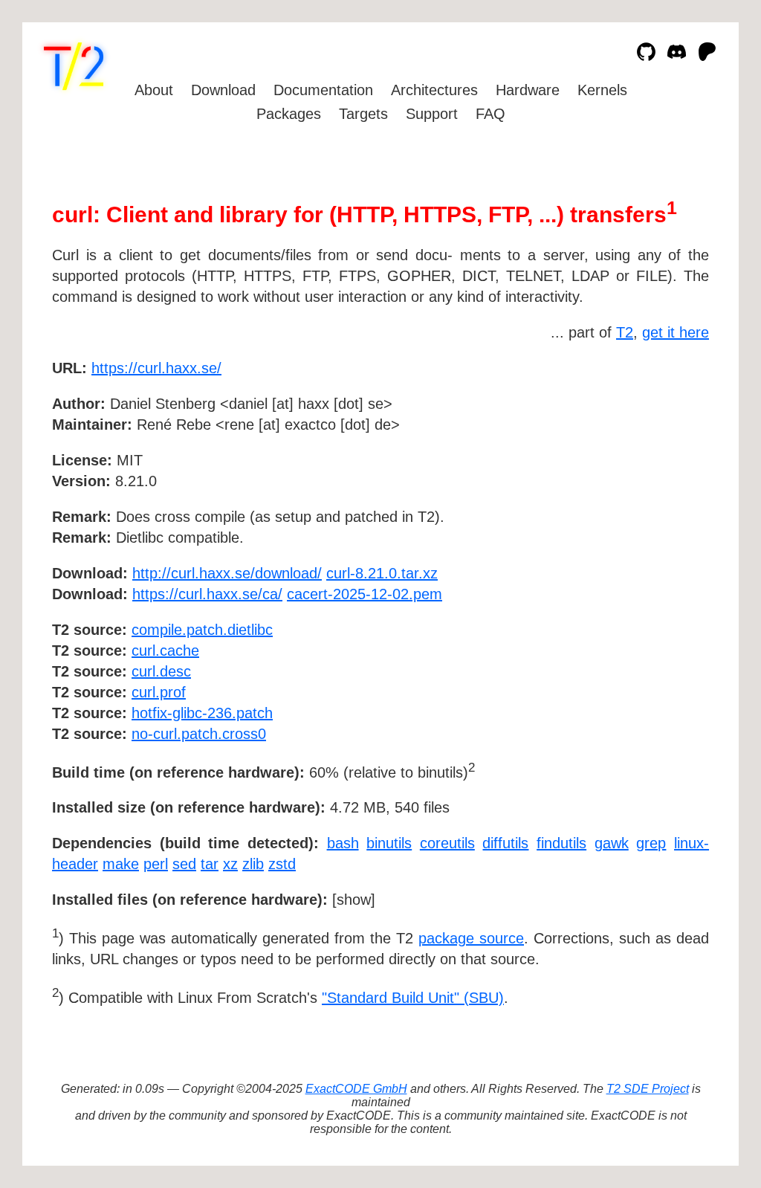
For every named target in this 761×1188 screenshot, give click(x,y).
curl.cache (165, 650)
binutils (389, 843)
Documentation (323, 90)
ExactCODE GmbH (356, 1088)
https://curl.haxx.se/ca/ (207, 594)
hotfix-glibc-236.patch (202, 713)
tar (209, 864)
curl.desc (161, 671)
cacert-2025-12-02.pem (364, 594)
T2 (624, 332)
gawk (612, 843)
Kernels (602, 90)
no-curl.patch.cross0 (199, 734)
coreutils (447, 843)
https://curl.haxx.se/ (156, 368)
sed (184, 864)
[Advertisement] (664, 454)
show (354, 899)
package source (471, 938)
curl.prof (159, 692)
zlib (253, 864)
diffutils (505, 843)
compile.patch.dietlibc (202, 630)
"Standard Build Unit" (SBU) (413, 998)
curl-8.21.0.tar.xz (382, 573)
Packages (288, 114)
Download (223, 90)
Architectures (434, 90)
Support (432, 114)
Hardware (528, 90)
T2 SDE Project (647, 1088)
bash (343, 843)
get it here (675, 332)
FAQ (490, 114)
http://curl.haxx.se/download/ (227, 573)
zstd (282, 864)
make (121, 864)
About (154, 90)
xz (230, 864)
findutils (561, 843)
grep (651, 843)
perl (155, 864)
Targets (363, 114)
